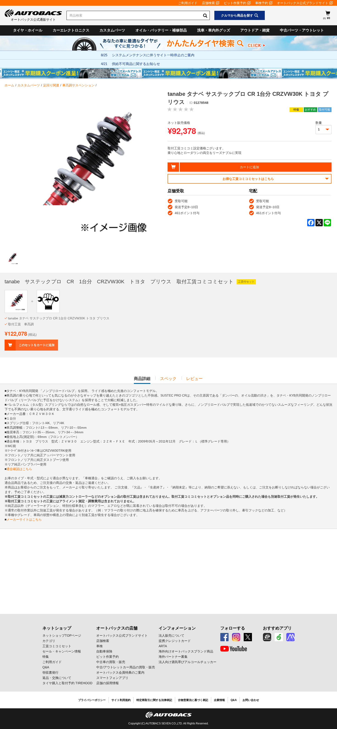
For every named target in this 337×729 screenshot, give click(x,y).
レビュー (194, 378)
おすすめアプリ (277, 628)
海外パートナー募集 (173, 656)
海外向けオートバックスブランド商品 (186, 651)
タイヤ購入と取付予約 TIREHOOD (67, 683)
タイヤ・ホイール (27, 30)
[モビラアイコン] (290, 637)
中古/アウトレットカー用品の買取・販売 (125, 667)
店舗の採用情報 (107, 683)
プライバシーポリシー (92, 700)
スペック (168, 378)
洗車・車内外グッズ (213, 30)
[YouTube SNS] (233, 649)
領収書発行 (50, 672)
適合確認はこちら (19, 469)
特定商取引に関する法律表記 (154, 700)
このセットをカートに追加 (37, 345)
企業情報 (219, 700)
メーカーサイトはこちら (24, 519)
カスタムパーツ (112, 30)
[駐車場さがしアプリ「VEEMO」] (279, 637)
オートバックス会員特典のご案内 (120, 672)
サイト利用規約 (121, 700)
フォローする (232, 628)
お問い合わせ (251, 700)
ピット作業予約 (235, 3)
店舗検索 (208, 3)
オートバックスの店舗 (117, 628)
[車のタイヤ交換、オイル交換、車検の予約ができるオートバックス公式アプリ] (267, 637)
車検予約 (261, 3)
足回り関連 (51, 85)
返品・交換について (56, 678)
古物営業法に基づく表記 (193, 700)
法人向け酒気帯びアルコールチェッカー (187, 662)
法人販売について (171, 635)
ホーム (9, 85)
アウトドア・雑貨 (255, 30)
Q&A (45, 667)
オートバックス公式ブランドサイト (302, 3)
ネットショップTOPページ (61, 635)
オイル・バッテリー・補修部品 (161, 30)
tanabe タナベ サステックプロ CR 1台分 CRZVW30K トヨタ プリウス (58, 318)
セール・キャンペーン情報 (61, 651)
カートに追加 (249, 167)
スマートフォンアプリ (112, 678)
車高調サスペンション (78, 85)
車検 (99, 646)
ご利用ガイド (187, 3)
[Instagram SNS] (236, 637)
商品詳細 (142, 380)
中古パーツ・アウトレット (302, 30)
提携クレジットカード (175, 641)
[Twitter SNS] (248, 637)
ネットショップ (56, 628)
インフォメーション (177, 628)
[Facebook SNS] (224, 637)
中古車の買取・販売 (110, 662)
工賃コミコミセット (56, 646)
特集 (45, 656)
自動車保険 (104, 651)
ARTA (163, 646)
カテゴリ (48, 641)
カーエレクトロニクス (71, 30)
